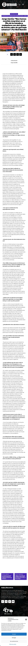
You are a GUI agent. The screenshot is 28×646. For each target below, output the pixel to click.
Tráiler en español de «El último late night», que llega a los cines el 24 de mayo (20, 577)
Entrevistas (14, 13)
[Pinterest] (17, 54)
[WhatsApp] (20, 54)
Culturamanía (14, 60)
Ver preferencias (14, 641)
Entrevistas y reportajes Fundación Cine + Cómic (14, 15)
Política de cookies (12, 644)
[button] (26, 619)
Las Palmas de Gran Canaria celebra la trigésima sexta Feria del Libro (7, 577)
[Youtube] (13, 601)
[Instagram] (6, 601)
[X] (14, 54)
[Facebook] (11, 54)
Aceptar (14, 634)
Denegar (14, 637)
